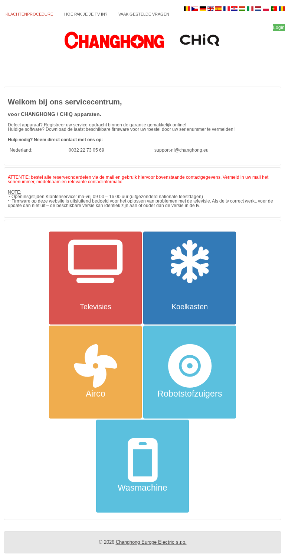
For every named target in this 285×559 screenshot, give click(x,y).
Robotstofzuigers (189, 393)
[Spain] (219, 9)
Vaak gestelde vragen (143, 14)
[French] (227, 9)
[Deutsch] (203, 9)
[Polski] (267, 9)
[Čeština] (195, 9)
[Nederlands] (259, 9)
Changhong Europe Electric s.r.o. (151, 542)
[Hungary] (243, 9)
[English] (211, 9)
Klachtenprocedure (29, 14)
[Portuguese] (274, 9)
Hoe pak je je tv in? (85, 14)
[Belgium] (187, 9)
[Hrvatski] (235, 9)
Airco (95, 393)
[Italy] (251, 9)
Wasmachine (142, 487)
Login (279, 27)
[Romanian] (282, 9)
